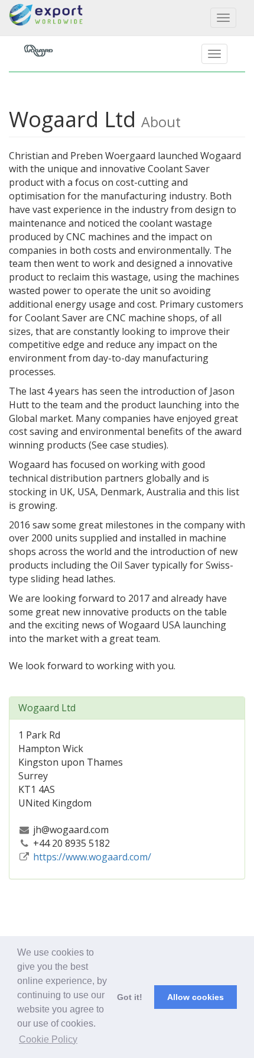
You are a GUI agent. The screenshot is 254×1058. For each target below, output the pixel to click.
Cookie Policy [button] (48, 1039)
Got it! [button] (129, 997)
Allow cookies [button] (195, 997)
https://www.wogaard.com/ (92, 856)
